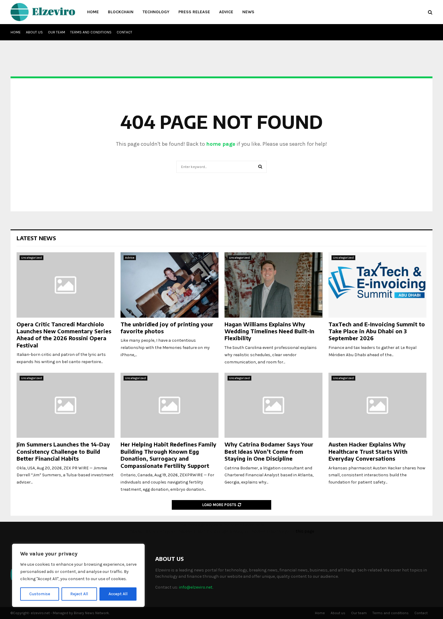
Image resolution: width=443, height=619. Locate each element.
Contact (124, 32)
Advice (226, 11)
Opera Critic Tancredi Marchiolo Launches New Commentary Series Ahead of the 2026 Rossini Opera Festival (64, 335)
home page (220, 144)
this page (305, 531)
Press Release (194, 11)
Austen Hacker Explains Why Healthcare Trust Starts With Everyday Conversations (367, 451)
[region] (78, 575)
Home (93, 11)
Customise (39, 593)
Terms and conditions (91, 32)
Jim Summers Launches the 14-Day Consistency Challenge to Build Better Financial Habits (63, 451)
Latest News (36, 238)
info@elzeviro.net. (196, 587)
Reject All (79, 593)
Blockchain (121, 11)
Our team (56, 32)
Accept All (117, 593)
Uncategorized (31, 258)
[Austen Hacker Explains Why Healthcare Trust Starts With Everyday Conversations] (377, 405)
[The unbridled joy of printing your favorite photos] (169, 285)
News (248, 11)
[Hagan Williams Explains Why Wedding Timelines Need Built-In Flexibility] (273, 285)
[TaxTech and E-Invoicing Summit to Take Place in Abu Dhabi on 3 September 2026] (377, 285)
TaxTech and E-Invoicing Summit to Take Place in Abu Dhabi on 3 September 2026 (376, 331)
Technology (156, 11)
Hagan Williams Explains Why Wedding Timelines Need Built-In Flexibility (269, 331)
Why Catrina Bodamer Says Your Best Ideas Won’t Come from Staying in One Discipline (269, 451)
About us (34, 32)
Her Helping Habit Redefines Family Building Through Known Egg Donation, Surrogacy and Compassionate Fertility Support (168, 455)
